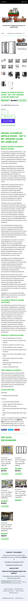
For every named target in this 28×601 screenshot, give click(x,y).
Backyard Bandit (9, 598)
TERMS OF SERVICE (8, 589)
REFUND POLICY (19, 589)
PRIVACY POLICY (20, 590)
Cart (25, 2)
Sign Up (24, 581)
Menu (4, 2)
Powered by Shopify (20, 598)
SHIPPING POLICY (13, 592)
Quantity (3, 109)
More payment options (8, 125)
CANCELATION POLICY (8, 590)
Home (2, 33)
